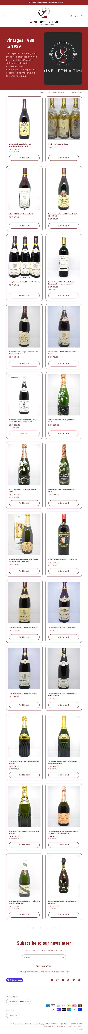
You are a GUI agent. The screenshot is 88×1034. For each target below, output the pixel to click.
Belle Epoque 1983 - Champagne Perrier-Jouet (22, 490)
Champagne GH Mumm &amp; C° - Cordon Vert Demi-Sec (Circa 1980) (24, 902)
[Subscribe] (63, 957)
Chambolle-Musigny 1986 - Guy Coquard (61, 627)
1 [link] (27, 928)
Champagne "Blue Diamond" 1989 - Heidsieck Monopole (24, 832)
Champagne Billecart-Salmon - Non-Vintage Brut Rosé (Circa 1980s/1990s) (63, 832)
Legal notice (64, 1024)
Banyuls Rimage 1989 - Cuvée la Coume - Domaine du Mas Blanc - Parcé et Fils (62, 283)
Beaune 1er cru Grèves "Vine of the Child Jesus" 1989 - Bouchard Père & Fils (22, 421)
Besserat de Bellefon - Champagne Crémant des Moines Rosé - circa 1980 (23, 560)
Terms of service (76, 1024)
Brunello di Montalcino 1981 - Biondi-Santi (62, 559)
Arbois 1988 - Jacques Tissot (58, 144)
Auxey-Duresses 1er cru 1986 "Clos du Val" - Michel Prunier (63, 215)
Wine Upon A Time (23, 1024)
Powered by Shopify (37, 1024)
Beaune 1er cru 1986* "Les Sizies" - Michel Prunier (62, 353)
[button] (5, 16)
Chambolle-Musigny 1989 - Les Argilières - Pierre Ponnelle (62, 694)
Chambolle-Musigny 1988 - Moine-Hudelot (23, 693)
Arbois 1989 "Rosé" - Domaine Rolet (21, 214)
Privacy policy (61, 1026)
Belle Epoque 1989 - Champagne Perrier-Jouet (62, 490)
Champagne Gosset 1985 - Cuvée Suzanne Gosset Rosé (62, 902)
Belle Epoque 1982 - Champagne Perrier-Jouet (62, 421)
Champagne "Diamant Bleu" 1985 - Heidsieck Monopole (24, 762)
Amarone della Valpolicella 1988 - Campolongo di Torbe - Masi (20, 145)
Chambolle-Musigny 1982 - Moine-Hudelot (23, 627)
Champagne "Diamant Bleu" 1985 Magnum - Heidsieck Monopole (62, 762)
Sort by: (43, 92)
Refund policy (48, 1026)
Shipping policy (51, 1024)
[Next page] (60, 928)
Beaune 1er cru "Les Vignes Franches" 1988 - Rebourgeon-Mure (24, 353)
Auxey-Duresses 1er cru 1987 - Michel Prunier (24, 282)
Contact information (75, 1026)
